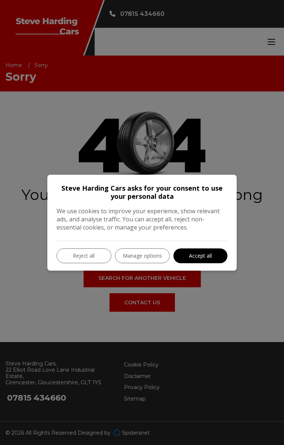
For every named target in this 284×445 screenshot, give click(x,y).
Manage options (142, 255)
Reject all (84, 255)
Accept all (200, 255)
